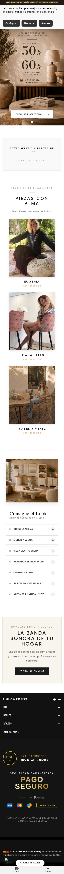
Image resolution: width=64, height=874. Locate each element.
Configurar (11, 23)
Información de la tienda (14, 699)
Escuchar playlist (32, 671)
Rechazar (29, 23)
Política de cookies (13, 15)
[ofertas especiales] (32, 65)
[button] (32, 122)
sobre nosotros (10, 731)
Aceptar (45, 23)
